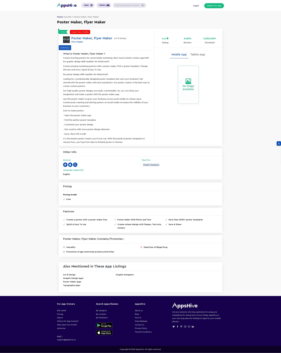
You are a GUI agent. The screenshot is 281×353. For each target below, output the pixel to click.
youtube (189, 326)
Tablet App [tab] (197, 54)
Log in (196, 6)
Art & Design (69, 275)
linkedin (192, 326)
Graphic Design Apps (73, 278)
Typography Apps (71, 285)
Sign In (60, 317)
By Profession (102, 317)
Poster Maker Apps (72, 282)
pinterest (181, 326)
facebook (177, 326)
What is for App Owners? (67, 321)
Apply (143, 5)
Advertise (61, 328)
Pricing (60, 314)
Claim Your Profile (80, 32)
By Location (101, 314)
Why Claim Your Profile (67, 325)
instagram (185, 326)
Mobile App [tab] (179, 54)
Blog (137, 314)
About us (139, 310)
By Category (101, 310)
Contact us (139, 325)
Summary (64, 47)
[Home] (67, 5)
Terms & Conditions (143, 332)
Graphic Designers (151, 165)
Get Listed (61, 310)
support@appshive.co (66, 340)
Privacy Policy (141, 328)
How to (138, 317)
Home (60, 17)
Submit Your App (214, 6)
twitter (173, 326)
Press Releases (141, 321)
